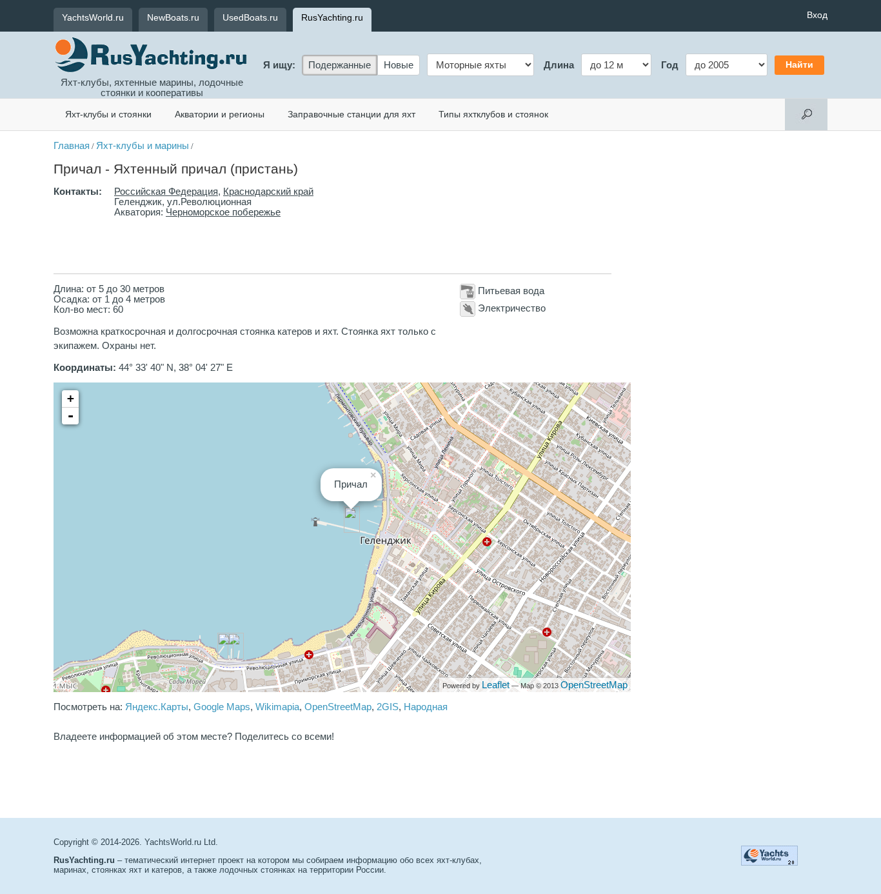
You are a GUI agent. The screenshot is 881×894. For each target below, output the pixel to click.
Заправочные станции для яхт (351, 114)
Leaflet (496, 685)
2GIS (388, 707)
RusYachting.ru (332, 17)
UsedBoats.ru (250, 17)
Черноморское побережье (223, 212)
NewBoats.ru (173, 17)
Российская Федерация (166, 191)
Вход (817, 15)
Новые (398, 65)
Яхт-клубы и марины (142, 146)
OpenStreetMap (594, 685)
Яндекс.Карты (156, 707)
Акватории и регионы (219, 114)
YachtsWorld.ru (93, 17)
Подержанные (339, 65)
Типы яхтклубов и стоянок (493, 114)
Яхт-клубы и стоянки (108, 114)
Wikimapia (277, 707)
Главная (72, 146)
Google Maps (221, 707)
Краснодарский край (268, 191)
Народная (426, 707)
